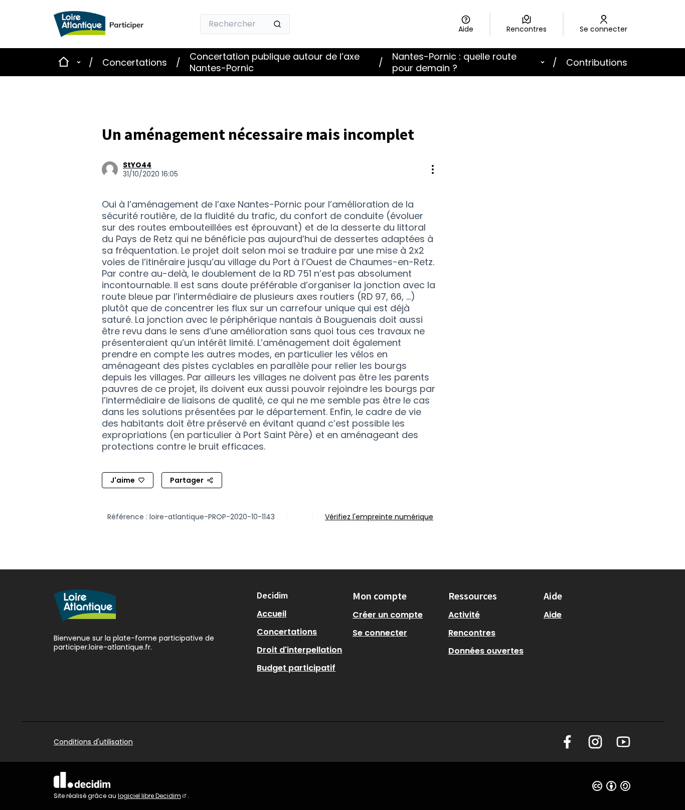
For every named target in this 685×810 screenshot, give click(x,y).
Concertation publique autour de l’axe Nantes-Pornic (275, 62)
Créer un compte (388, 615)
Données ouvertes (486, 651)
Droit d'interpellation (299, 650)
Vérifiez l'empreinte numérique (379, 516)
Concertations (134, 62)
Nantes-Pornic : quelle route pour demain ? (454, 62)
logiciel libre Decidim (153, 795)
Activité (464, 615)
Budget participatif (296, 668)
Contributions (596, 62)
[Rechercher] (277, 24)
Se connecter (380, 633)
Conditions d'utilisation (93, 742)
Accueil (271, 614)
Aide (553, 615)
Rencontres (471, 633)
